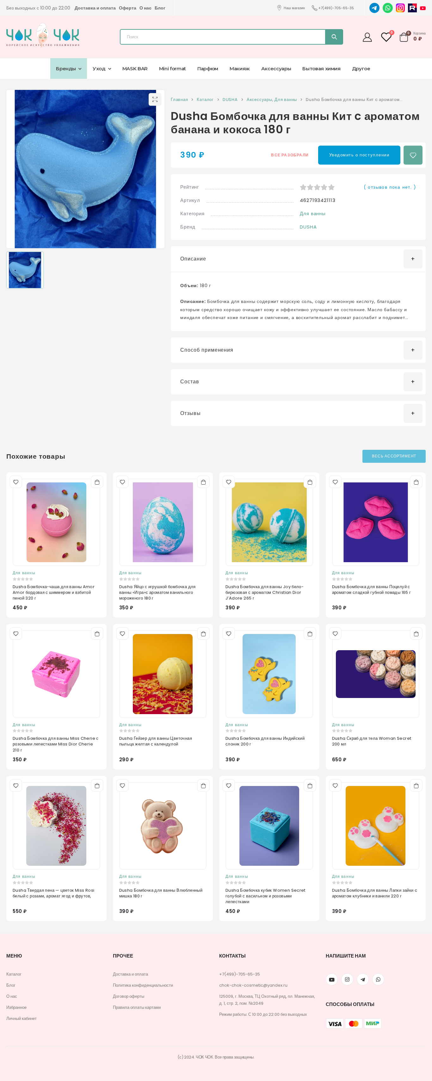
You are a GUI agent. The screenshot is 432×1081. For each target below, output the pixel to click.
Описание (193, 258)
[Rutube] (412, 7)
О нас (145, 8)
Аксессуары (276, 69)
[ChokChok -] (42, 35)
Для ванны (313, 213)
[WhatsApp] (388, 7)
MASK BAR (135, 69)
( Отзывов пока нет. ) (390, 187)
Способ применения (206, 350)
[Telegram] (374, 7)
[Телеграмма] (363, 979)
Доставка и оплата (95, 8)
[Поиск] (334, 37)
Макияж (240, 69)
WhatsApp (378, 979)
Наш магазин (294, 7)
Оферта (127, 8)
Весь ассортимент (394, 456)
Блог (160, 8)
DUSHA (308, 226)
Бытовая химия (321, 69)
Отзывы (190, 413)
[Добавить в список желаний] (413, 155)
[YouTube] (423, 8)
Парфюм (207, 69)
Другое (361, 69)
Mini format (172, 69)
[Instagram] (400, 7)
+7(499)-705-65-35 (336, 7)
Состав (189, 381)
